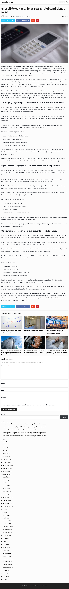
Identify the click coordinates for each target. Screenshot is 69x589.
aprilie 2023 (6, 547)
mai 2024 (5, 512)
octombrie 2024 (8, 503)
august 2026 (6, 442)
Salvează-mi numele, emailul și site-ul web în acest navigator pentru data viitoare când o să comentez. (29, 405)
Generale (29, 16)
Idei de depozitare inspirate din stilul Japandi (33, 331)
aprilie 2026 (6, 453)
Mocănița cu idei (30, 585)
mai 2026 (5, 451)
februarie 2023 (7, 553)
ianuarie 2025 (7, 494)
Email (3, 390)
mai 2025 (5, 483)
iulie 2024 (5, 509)
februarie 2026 (7, 459)
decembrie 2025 (8, 465)
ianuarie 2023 (7, 556)
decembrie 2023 (8, 527)
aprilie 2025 (6, 486)
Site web (4, 397)
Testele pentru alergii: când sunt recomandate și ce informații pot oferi (24, 433)
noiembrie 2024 (7, 500)
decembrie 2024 (8, 497)
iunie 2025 (6, 480)
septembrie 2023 (8, 535)
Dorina (12, 16)
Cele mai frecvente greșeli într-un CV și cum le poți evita (11, 331)
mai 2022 (5, 579)
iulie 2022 (5, 573)
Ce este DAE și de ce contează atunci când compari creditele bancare (24, 424)
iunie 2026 (6, 448)
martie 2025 (6, 489)
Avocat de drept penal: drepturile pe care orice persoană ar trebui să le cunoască (56, 352)
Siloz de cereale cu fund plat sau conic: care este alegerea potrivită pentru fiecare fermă (11, 352)
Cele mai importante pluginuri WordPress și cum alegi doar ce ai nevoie (24, 427)
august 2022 (6, 570)
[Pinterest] (37, 20)
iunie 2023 (6, 544)
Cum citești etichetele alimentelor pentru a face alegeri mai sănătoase (24, 435)
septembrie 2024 (8, 506)
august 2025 (6, 477)
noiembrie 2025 (7, 468)
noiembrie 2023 (7, 530)
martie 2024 (6, 518)
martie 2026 (6, 456)
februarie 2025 (7, 491)
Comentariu (5, 366)
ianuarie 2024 (7, 524)
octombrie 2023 (7, 532)
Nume (3, 383)
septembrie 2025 (8, 474)
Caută (3, 414)
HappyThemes (43, 585)
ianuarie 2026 (7, 462)
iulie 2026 (5, 445)
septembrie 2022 (8, 567)
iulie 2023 (5, 541)
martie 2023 (6, 550)
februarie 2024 (7, 521)
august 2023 (6, 538)
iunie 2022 (6, 576)
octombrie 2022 (7, 565)
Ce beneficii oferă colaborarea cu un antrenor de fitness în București (34, 351)
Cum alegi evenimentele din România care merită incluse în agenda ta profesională (55, 332)
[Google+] (33, 20)
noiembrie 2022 (7, 562)
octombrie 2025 (7, 471)
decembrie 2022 (8, 559)
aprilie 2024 (6, 515)
